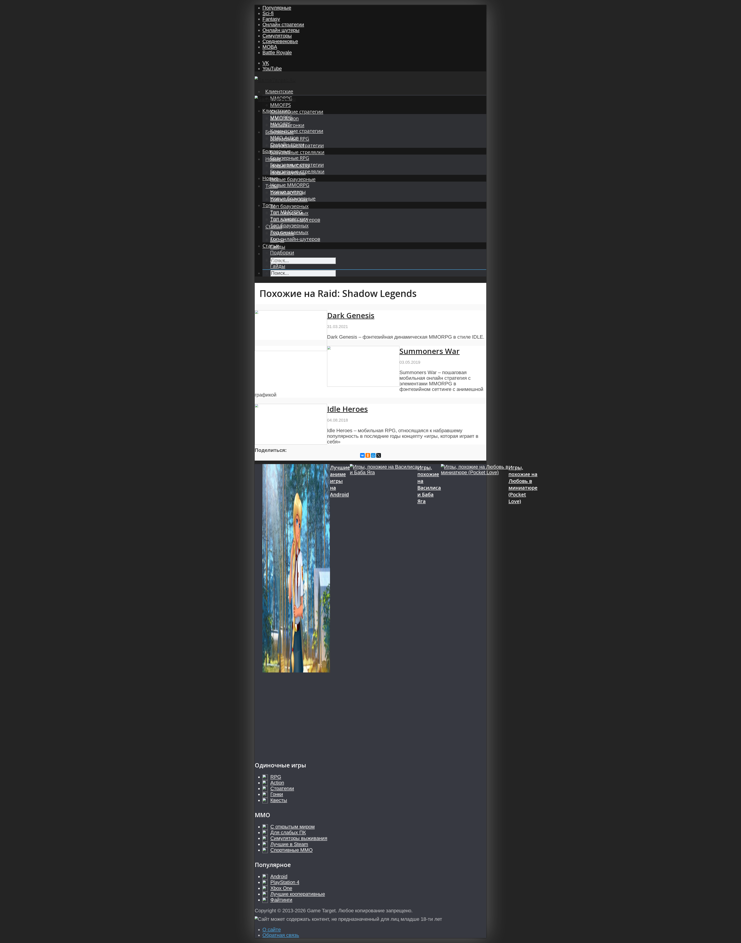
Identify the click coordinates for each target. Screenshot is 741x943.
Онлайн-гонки (287, 144)
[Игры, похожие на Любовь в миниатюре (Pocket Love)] (474, 609)
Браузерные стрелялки (297, 152)
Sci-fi (268, 13)
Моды (277, 259)
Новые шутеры (288, 191)
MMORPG (281, 117)
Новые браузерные (293, 179)
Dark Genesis (350, 315)
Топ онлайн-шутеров (295, 239)
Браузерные (276, 151)
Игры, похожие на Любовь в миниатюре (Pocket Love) (522, 484)
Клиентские (279, 91)
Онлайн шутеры (280, 30)
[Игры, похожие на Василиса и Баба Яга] (383, 609)
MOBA (269, 47)
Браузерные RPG (289, 158)
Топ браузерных (289, 206)
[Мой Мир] (373, 455)
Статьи (270, 245)
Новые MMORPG (289, 185)
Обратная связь (280, 935)
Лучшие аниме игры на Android (340, 481)
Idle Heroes (347, 409)
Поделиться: (271, 450)
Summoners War (429, 351)
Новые (270, 178)
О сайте (271, 929)
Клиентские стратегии (296, 111)
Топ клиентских (289, 218)
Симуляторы (277, 35)
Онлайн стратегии (283, 24)
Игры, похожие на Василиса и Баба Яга (429, 484)
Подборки (282, 252)
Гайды (277, 266)
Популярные (276, 7)
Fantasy (271, 19)
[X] (378, 455)
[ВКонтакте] (362, 455)
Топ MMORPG (286, 212)
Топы (268, 205)
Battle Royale (277, 52)
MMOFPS (280, 104)
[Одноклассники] (367, 455)
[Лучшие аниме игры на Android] (296, 609)
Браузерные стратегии (297, 164)
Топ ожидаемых (289, 232)
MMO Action (284, 137)
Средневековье (280, 41)
